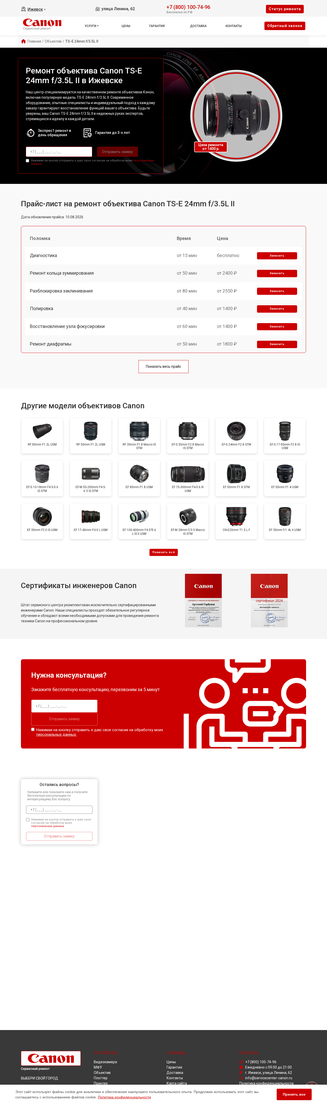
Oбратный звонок (284, 26)
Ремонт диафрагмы (51, 344)
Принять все (294, 1094)
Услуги (90, 26)
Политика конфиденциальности (124, 1097)
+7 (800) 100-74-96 (188, 6)
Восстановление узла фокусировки (67, 326)
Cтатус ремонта (285, 9)
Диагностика (43, 255)
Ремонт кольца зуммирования (62, 273)
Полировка (41, 308)
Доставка (198, 26)
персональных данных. (56, 734)
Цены (126, 26)
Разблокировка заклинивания (61, 291)
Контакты (234, 26)
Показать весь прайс (163, 366)
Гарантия (157, 26)
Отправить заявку (117, 152)
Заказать (277, 255)
